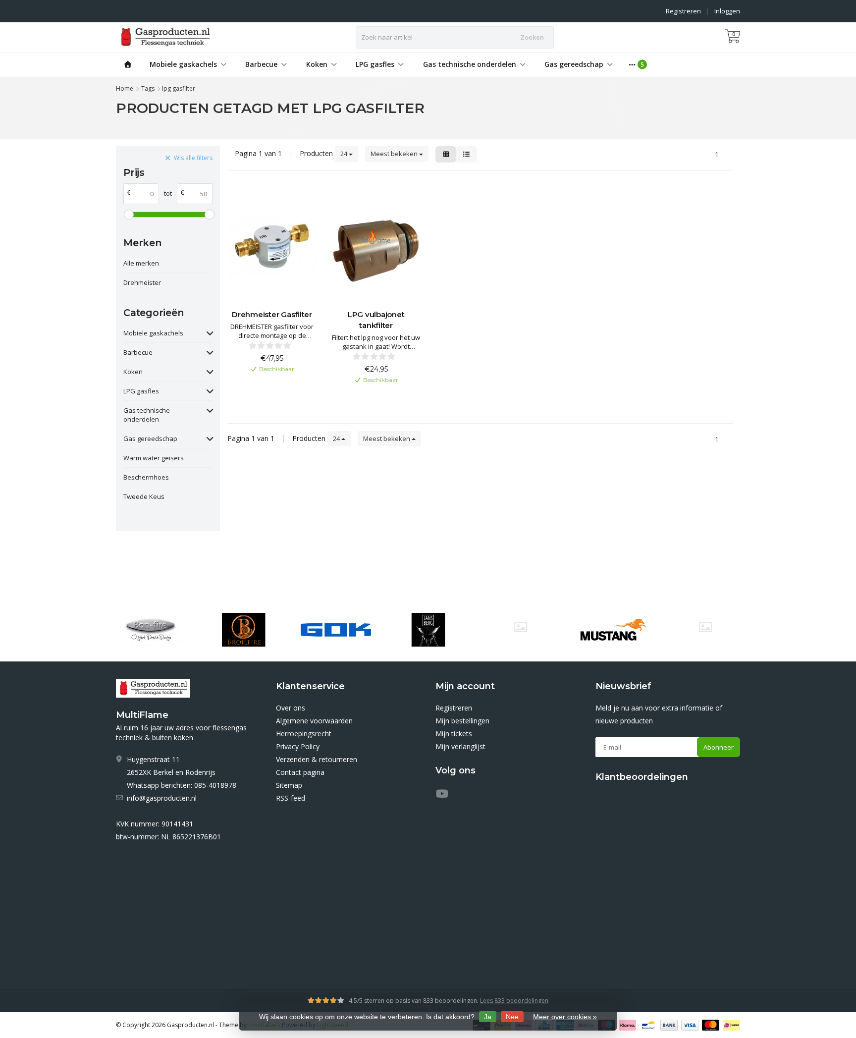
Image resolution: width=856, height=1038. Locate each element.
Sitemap (289, 785)
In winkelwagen (267, 385)
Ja (487, 1017)
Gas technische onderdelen (469, 64)
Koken (316, 64)
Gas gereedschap (573, 64)
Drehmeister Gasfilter (272, 314)
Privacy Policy (298, 746)
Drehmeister (142, 282)
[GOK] (336, 630)
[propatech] (705, 627)
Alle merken (141, 263)
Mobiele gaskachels (183, 64)
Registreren (683, 10)
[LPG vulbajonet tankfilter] (376, 246)
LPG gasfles (375, 64)
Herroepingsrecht (303, 733)
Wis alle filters (193, 158)
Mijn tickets (453, 733)
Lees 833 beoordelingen (514, 1000)
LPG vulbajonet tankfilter (376, 320)
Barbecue (261, 64)
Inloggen (727, 10)
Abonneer (718, 747)
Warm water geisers (153, 457)
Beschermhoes (146, 477)
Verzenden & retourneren (316, 759)
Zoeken (532, 37)
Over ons (290, 707)
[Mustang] (520, 627)
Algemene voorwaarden (314, 720)
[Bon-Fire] (151, 630)
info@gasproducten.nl (162, 798)
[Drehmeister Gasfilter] (272, 246)
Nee (512, 1017)
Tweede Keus (143, 496)
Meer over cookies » (565, 1017)
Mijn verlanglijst (460, 746)
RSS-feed (290, 798)
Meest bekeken (395, 153)
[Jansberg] (428, 630)
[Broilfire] (243, 630)
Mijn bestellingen (462, 720)
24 (344, 153)
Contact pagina (300, 772)
